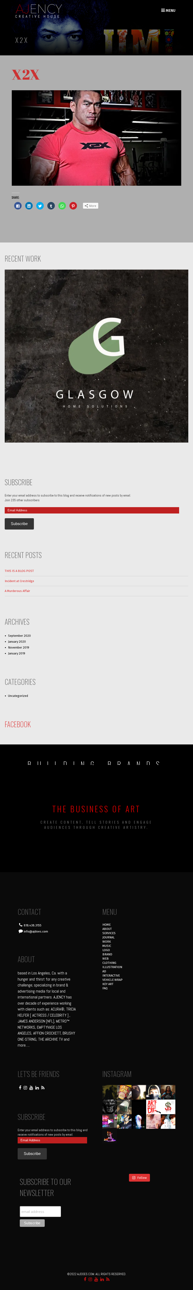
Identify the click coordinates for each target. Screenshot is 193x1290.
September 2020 (19, 635)
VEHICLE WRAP (112, 980)
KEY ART (107, 984)
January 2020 (17, 641)
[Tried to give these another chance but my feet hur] (139, 1165)
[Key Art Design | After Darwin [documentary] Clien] (139, 1121)
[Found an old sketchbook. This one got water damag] (109, 1150)
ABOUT (107, 929)
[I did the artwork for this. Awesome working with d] (153, 1150)
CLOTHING (109, 963)
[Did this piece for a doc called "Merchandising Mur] (168, 1107)
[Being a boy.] (153, 1165)
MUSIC (106, 946)
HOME (106, 924)
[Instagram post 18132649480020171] (109, 1136)
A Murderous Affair (17, 591)
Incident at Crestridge (19, 581)
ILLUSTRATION (112, 967)
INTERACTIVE (111, 975)
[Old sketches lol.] (168, 1136)
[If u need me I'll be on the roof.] (139, 1150)
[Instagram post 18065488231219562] (139, 1092)
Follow (142, 1177)
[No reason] (153, 1092)
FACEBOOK (18, 724)
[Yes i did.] (124, 1092)
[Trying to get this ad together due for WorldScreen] (124, 1150)
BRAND (107, 954)
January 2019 (16, 653)
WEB (105, 958)
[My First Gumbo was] (139, 1136)
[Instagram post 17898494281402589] (168, 1165)
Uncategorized (18, 696)
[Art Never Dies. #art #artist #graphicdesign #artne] (153, 1107)
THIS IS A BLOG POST (19, 571)
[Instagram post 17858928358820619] (124, 1121)
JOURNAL (108, 937)
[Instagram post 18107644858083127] (139, 1107)
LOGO (106, 950)
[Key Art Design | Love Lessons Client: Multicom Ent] (153, 1121)
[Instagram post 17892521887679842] (109, 1092)
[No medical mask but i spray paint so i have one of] (124, 1136)
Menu (170, 10)
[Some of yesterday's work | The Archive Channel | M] (168, 1150)
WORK (106, 941)
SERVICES (109, 933)
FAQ (105, 988)
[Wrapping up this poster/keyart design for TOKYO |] (109, 1121)
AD (104, 971)
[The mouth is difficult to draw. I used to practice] (153, 1136)
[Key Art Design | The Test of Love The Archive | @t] (168, 1121)
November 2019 (18, 647)
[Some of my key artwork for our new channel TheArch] (109, 1165)
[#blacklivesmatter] (168, 1092)
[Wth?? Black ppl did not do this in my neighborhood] (124, 1107)
